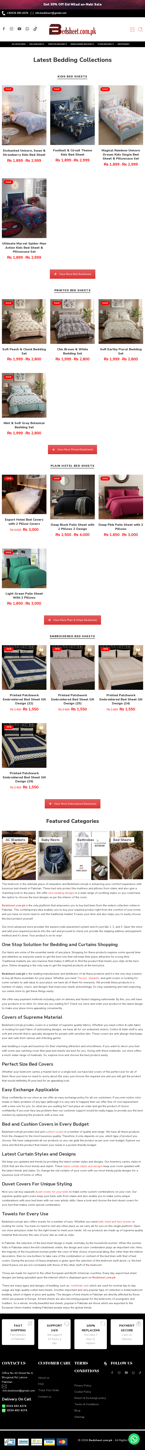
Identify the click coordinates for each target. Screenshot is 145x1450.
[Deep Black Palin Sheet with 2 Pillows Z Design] (72, 497)
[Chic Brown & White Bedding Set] (72, 321)
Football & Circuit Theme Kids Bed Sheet (72, 152)
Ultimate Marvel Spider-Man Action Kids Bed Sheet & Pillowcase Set (24, 247)
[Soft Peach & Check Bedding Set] (24, 321)
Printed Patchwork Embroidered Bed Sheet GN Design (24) (120, 699)
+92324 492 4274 (17, 13)
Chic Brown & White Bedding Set (72, 351)
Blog (77, 1410)
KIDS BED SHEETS (72, 76)
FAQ (41, 1384)
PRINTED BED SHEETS (72, 290)
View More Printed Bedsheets (75, 449)
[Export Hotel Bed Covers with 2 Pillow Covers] (24, 494)
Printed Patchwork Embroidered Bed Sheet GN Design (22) (24, 699)
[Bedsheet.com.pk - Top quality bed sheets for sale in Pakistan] (72, 29)
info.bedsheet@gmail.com (50, 13)
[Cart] (132, 29)
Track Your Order (48, 1390)
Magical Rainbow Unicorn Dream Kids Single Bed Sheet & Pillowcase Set (121, 154)
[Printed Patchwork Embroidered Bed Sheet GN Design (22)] (24, 667)
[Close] (140, 4)
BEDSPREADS (123, 44)
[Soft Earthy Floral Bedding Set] (121, 321)
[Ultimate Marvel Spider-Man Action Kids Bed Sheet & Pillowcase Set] (24, 208)
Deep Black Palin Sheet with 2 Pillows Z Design (72, 527)
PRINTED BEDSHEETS (57, 44)
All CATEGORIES (19, 44)
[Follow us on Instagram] (11, 29)
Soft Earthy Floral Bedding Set (121, 351)
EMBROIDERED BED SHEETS (72, 636)
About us (43, 1378)
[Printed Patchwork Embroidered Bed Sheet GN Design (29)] (24, 745)
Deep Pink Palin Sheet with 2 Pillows (121, 527)
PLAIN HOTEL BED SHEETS (73, 466)
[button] (134, 1439)
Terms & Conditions (86, 1404)
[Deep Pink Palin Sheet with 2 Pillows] (121, 497)
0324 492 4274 (16, 1406)
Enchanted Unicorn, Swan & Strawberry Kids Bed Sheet (24, 152)
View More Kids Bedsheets (75, 274)
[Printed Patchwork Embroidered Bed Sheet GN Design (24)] (121, 667)
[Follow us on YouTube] (19, 29)
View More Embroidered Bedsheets (75, 804)
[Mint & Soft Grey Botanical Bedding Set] (24, 395)
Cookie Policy (82, 1392)
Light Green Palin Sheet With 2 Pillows (24, 595)
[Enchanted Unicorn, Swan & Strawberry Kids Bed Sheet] (24, 115)
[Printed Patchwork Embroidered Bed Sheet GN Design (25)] (72, 667)
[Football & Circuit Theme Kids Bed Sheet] (72, 115)
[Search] (140, 29)
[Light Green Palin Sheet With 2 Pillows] (24, 568)
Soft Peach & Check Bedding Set (24, 351)
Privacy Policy (82, 1385)
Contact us (44, 1397)
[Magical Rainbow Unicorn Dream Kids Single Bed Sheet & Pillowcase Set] (121, 115)
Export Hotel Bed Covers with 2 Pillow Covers (24, 521)
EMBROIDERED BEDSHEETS (82, 44)
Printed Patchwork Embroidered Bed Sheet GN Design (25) (72, 699)
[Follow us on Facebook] (4, 29)
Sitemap (79, 1417)
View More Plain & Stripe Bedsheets (75, 620)
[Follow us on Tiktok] (35, 29)
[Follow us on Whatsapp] (27, 29)
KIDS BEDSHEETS (36, 44)
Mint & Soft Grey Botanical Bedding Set (24, 425)
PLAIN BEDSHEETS (106, 44)
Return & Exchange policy (90, 1398)
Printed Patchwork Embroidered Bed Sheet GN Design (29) (24, 777)
